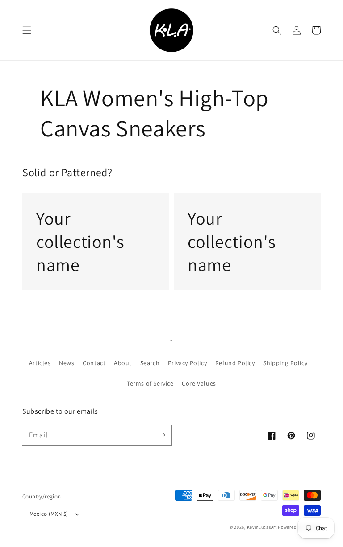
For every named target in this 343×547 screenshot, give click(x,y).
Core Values (199, 383)
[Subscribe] (162, 435)
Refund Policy (235, 363)
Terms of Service (150, 383)
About (123, 363)
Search (150, 363)
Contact (94, 363)
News (66, 363)
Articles (40, 363)
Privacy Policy (187, 363)
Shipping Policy (285, 363)
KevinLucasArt (262, 527)
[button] (27, 30)
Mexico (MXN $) (48, 514)
